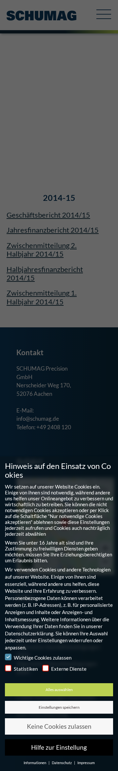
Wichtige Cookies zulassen (42, 658)
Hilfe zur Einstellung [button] (59, 747)
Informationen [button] (35, 763)
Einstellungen (53, 640)
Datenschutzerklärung (29, 633)
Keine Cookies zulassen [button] (59, 726)
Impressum (86, 763)
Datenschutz (62, 763)
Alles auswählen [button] (59, 689)
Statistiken (26, 669)
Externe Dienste (69, 669)
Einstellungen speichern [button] (59, 707)
